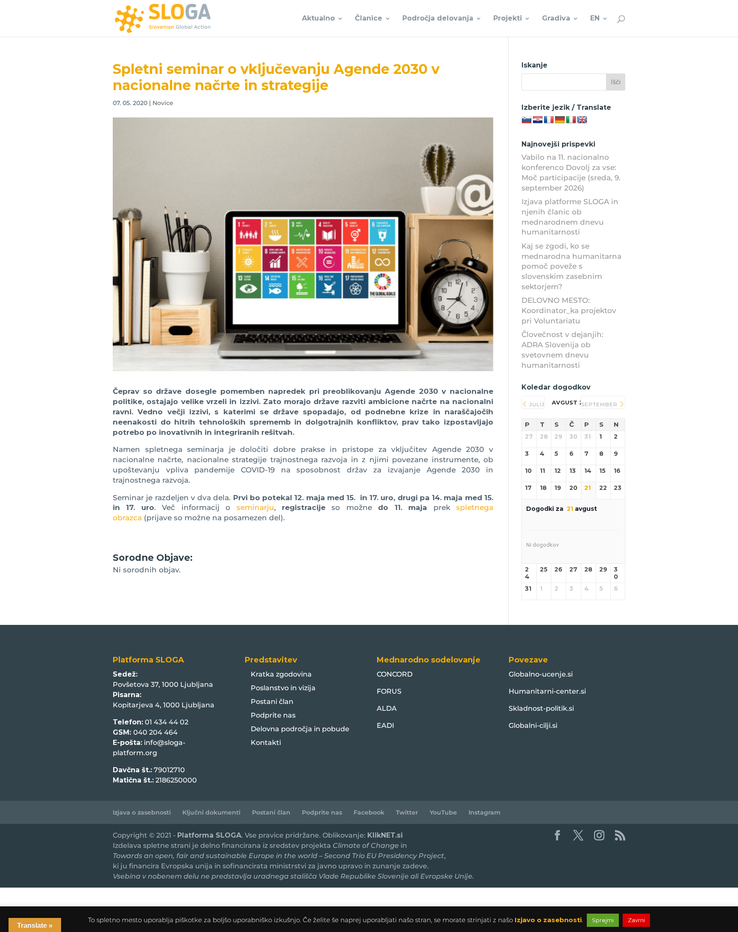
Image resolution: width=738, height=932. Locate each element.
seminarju (255, 507)
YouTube (443, 812)
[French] (549, 120)
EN (595, 18)
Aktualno (318, 18)
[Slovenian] (526, 120)
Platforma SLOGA (209, 835)
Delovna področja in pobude (300, 729)
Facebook (369, 812)
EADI (385, 725)
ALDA (387, 708)
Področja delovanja (437, 18)
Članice (368, 18)
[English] (582, 120)
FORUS (389, 691)
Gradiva (556, 18)
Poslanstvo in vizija (283, 688)
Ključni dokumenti (211, 812)
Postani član (272, 702)
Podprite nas (273, 715)
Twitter (407, 812)
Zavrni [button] (636, 920)
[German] (560, 120)
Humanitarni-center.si (547, 691)
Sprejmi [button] (603, 920)
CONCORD (395, 674)
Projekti (507, 18)
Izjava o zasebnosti (142, 812)
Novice (162, 103)
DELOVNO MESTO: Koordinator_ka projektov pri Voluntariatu (568, 310)
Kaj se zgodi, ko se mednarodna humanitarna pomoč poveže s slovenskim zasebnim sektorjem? (571, 266)
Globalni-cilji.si (533, 725)
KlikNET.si (385, 835)
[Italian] (571, 120)
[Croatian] (538, 120)
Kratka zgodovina (281, 674)
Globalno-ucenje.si (541, 674)
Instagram (485, 812)
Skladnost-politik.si (541, 708)
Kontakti (266, 743)
